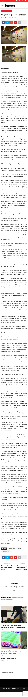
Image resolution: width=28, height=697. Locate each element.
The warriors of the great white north (6, 567)
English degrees (5, 551)
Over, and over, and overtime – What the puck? (21, 567)
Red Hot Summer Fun (8, 658)
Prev (4, 663)
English (19, 548)
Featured (10, 11)
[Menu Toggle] (2, 5)
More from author (17, 597)
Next (7, 663)
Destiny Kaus (4, 17)
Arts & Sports (4, 11)
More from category (7, 599)
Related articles (6, 597)
